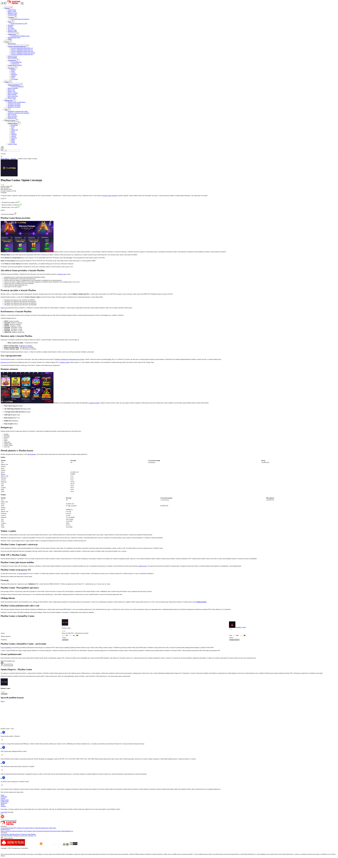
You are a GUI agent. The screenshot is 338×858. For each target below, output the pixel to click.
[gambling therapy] (46, 845)
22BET (10, 39)
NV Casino (11, 28)
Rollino (33, 834)
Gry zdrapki (14, 79)
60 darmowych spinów (14, 107)
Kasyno (3, 307)
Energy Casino (12, 11)
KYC (15, 828)
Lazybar (3, 798)
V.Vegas (22, 834)
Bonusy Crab (11, 91)
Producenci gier (12, 117)
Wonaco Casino (12, 30)
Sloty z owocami (12, 116)
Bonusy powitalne (13, 88)
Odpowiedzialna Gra (67, 831)
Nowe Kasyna (12, 43)
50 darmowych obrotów (25, 345)
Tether (13, 142)
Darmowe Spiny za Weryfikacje (17, 102)
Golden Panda (5, 801)
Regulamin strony (44, 828)
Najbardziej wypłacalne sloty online (18, 111)
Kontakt (11, 828)
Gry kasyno (11, 68)
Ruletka (13, 76)
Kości (13, 71)
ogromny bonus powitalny (110, 195)
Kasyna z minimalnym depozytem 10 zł (22, 51)
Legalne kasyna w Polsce (15, 65)
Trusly (13, 131)
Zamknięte (65, 639)
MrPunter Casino (12, 13)
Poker (13, 77)
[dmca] (73, 845)
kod (48, 315)
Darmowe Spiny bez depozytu (35, 831)
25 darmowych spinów (14, 103)
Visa (12, 128)
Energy (7, 834)
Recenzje (7, 8)
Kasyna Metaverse (16, 62)
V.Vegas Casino (12, 14)
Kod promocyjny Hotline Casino (20, 36)
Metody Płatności (12, 123)
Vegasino (3, 806)
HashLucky (4, 803)
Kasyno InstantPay (6, 647)
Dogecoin (14, 137)
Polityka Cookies (34, 828)
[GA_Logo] (67, 845)
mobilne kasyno (142, 566)
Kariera (6, 828)
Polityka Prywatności (23, 828)
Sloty (6, 109)
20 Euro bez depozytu (17, 86)
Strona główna (5, 158)
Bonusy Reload (12, 94)
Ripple (13, 141)
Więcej (2, 701)
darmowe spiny (62, 274)
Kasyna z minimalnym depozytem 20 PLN (23, 53)
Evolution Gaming (64, 362)
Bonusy (7, 82)
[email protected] (201, 602)
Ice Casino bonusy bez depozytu (20, 19)
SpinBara (10, 26)
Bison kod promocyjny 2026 (19, 23)
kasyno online (22, 573)
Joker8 (2, 804)
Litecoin (13, 136)
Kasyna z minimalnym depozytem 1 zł (22, 48)
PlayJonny (11, 25)
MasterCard (14, 130)
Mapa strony (52, 828)
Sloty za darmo (12, 114)
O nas (2, 828)
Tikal (11, 834)
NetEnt (109, 359)
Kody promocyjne (13, 96)
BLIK (13, 126)
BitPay (13, 139)
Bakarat (13, 69)
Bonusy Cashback (13, 93)
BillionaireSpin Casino (14, 37)
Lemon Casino (12, 10)
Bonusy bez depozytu (14, 85)
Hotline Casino (12, 34)
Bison (9, 22)
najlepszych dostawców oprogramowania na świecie (69, 359)
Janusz (18, 834)
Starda (2, 795)
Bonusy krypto (12, 97)
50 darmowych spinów (14, 105)
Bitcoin (13, 133)
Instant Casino (5, 800)
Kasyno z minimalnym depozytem (17, 46)
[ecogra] (58, 845)
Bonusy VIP (11, 89)
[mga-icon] (32, 845)
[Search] (2, 147)
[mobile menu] (4, 3)
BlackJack (14, 74)
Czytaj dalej (4, 812)
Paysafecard (14, 125)
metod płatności (31, 454)
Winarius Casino (12, 31)
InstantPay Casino (241, 627)
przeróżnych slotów (94, 403)
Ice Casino (11, 17)
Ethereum (14, 134)
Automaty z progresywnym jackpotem (18, 113)
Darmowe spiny (9, 100)
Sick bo (13, 73)
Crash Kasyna (15, 63)
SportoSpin (4, 796)
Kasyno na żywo (12, 56)
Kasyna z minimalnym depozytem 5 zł (22, 49)
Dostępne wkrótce (234, 639)
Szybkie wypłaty (12, 144)
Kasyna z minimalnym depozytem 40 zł (22, 54)
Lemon (3, 834)
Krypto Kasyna (12, 60)
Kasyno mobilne (12, 57)
